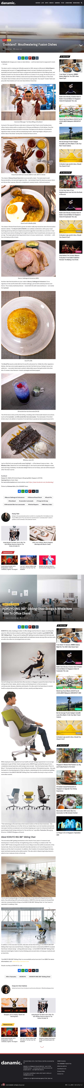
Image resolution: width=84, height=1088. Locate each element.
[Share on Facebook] (19, 58)
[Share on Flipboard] (30, 58)
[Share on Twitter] (33, 58)
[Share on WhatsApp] (22, 58)
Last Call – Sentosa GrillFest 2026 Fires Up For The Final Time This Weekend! (28, 568)
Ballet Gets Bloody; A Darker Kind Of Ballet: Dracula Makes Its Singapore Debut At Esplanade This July (70, 99)
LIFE (42, 3)
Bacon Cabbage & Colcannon (15, 497)
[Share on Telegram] (26, 58)
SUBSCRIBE (76, 3)
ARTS (46, 3)
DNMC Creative (61, 1061)
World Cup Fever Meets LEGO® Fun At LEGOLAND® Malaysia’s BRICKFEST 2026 (70, 121)
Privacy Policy (61, 1071)
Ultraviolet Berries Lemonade (15, 504)
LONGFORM (68, 3)
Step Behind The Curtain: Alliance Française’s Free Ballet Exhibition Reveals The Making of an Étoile (69, 257)
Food (4, 40)
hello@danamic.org (28, 1075)
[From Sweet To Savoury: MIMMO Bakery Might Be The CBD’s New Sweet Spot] (70, 65)
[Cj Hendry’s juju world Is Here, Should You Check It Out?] (70, 155)
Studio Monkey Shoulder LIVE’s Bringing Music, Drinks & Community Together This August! (9, 568)
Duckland (12, 501)
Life (9, 40)
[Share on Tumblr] (37, 58)
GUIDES (38, 3)
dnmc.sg (50, 1078)
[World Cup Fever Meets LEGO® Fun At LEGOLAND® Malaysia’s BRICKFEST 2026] (70, 110)
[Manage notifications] (3, 1084)
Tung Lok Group (43, 501)
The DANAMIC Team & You (64, 1063)
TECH (62, 3)
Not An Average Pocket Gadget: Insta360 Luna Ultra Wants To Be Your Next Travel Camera (70, 144)
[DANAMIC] (8, 3)
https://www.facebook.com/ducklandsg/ (41, 482)
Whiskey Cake (47, 504)
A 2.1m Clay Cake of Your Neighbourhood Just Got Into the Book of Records (70, 192)
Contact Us (60, 1073)
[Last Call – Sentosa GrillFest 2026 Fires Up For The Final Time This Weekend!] (28, 560)
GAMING (57, 3)
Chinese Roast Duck (35, 497)
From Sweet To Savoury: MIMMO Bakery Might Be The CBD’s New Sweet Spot (69, 76)
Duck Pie (49, 497)
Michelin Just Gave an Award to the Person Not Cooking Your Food (47, 567)
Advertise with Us (62, 1066)
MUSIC (51, 3)
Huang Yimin (8, 49)
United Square (33, 504)
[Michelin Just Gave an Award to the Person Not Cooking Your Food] (47, 560)
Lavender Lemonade (26, 501)
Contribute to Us (61, 1068)
